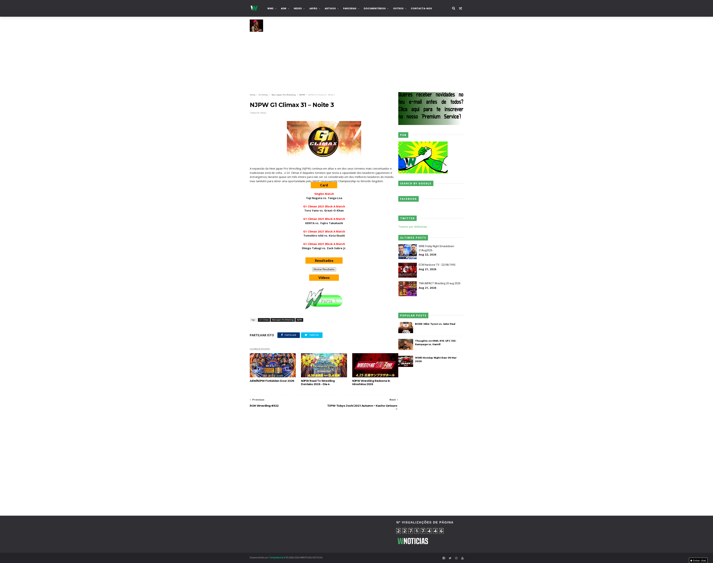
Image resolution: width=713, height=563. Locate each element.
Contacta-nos (421, 8)
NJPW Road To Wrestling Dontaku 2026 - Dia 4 (318, 382)
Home (252, 95)
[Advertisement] (356, 60)
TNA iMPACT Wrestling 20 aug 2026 (439, 283)
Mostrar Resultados (324, 269)
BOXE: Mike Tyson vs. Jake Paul (435, 323)
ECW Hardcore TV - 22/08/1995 (437, 264)
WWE (270, 8)
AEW (283, 8)
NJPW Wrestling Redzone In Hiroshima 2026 (371, 382)
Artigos (330, 8)
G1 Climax (263, 95)
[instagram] (456, 558)
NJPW (302, 95)
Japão (313, 8)
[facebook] (444, 558)
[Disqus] (324, 463)
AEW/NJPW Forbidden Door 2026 (272, 381)
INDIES (298, 8)
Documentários (375, 8)
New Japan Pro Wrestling (284, 95)
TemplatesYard (277, 557)
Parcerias (349, 8)
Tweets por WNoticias (412, 226)
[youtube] (462, 558)
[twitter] (450, 558)
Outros (398, 8)
